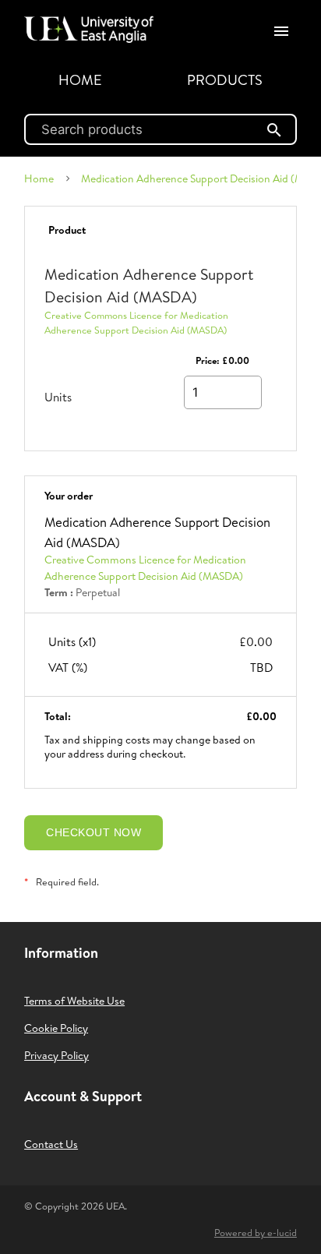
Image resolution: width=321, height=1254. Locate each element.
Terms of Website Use (74, 1000)
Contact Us (51, 1144)
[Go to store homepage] (85, 23)
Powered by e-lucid (255, 1232)
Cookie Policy (56, 1028)
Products (225, 80)
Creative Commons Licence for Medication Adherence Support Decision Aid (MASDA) (136, 323)
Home (79, 80)
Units (58, 397)
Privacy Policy (56, 1055)
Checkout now (93, 832)
